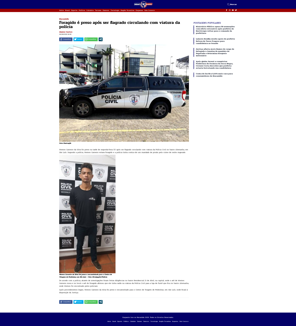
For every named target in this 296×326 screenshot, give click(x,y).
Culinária (90, 10)
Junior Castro (65, 31)
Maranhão (64, 18)
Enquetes (139, 10)
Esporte (74, 10)
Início (61, 10)
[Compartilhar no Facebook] (65, 39)
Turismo (98, 10)
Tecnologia (115, 10)
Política (82, 10)
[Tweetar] (78, 39)
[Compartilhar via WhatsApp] (91, 39)
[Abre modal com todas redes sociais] (101, 39)
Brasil (67, 10)
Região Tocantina (127, 10)
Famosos (106, 10)
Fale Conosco (149, 10)
